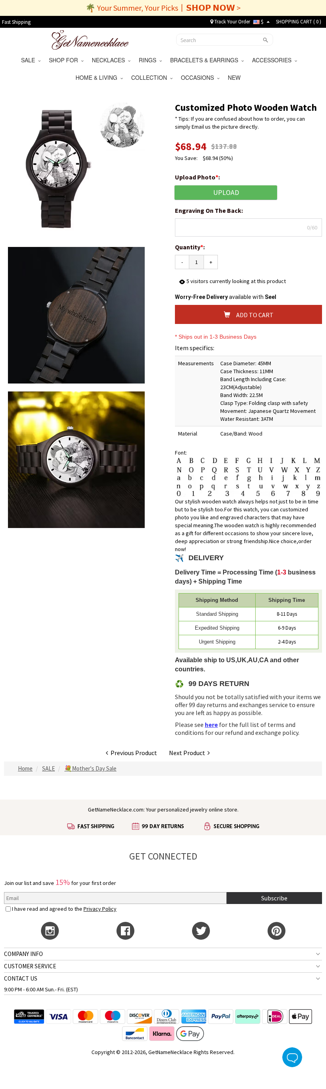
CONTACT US (20, 978)
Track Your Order (231, 21)
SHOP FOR (65, 60)
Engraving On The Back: (209, 210)
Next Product (188, 753)
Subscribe (274, 898)
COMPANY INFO (23, 954)
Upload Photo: (198, 177)
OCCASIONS (199, 77)
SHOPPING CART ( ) (298, 21)
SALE (29, 60)
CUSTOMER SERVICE (30, 966)
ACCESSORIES (273, 60)
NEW (235, 77)
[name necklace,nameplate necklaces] (90, 38)
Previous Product (132, 753)
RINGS (149, 60)
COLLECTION (150, 77)
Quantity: (190, 247)
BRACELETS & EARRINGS (205, 60)
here (211, 725)
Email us (201, 126)
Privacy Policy (99, 908)
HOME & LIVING (98, 77)
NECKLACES (110, 60)
